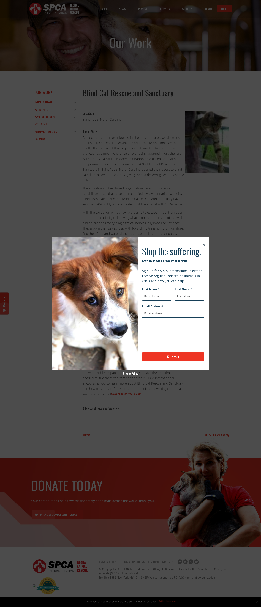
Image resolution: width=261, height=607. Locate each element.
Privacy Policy (130, 373)
